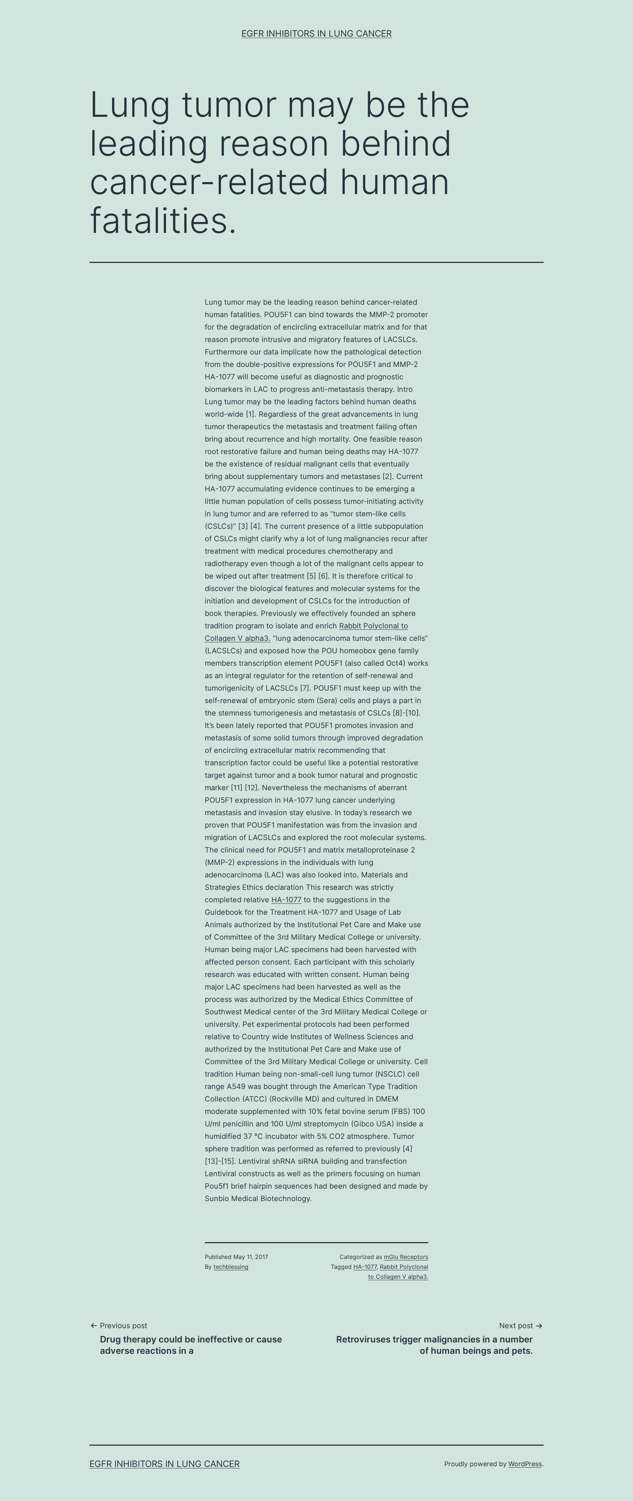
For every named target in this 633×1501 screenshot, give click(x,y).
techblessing (231, 1266)
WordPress (525, 1464)
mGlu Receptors (406, 1256)
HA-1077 (286, 899)
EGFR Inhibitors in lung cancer (316, 33)
